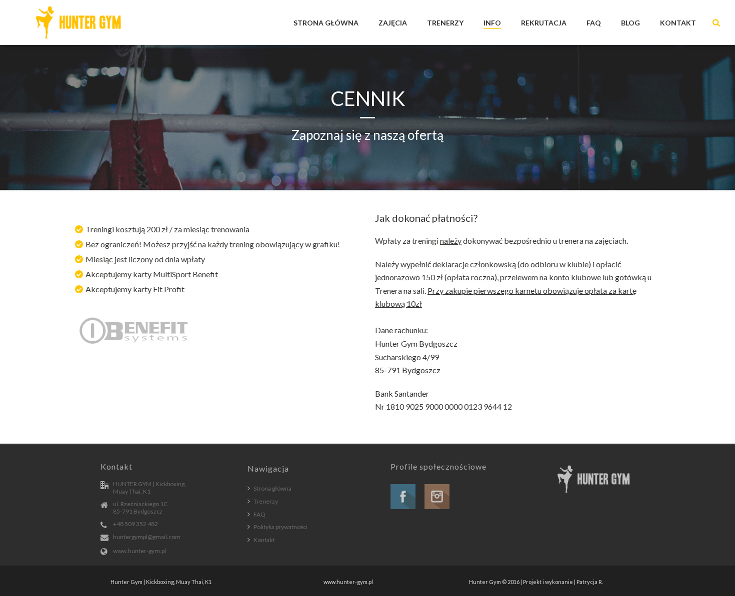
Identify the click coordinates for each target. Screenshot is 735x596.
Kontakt (678, 22)
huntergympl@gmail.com (146, 537)
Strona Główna (326, 22)
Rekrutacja (543, 22)
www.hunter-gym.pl (139, 551)
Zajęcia (392, 22)
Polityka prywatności (281, 527)
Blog (630, 22)
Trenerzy (445, 22)
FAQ (593, 22)
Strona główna (273, 488)
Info (492, 22)
